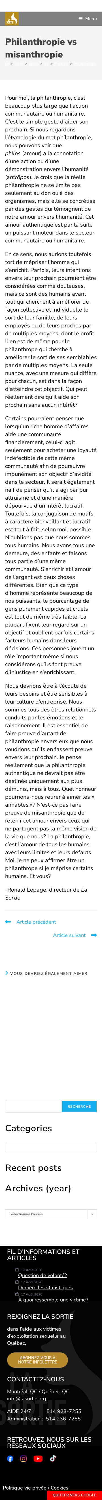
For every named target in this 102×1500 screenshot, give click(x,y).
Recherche (14, 1098)
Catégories (14, 1141)
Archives (12, 1206)
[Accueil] (7, 63)
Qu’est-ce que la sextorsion (51, 1022)
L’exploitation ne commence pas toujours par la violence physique (51, 988)
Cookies (60, 1487)
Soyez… (51, 1059)
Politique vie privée (25, 1487)
